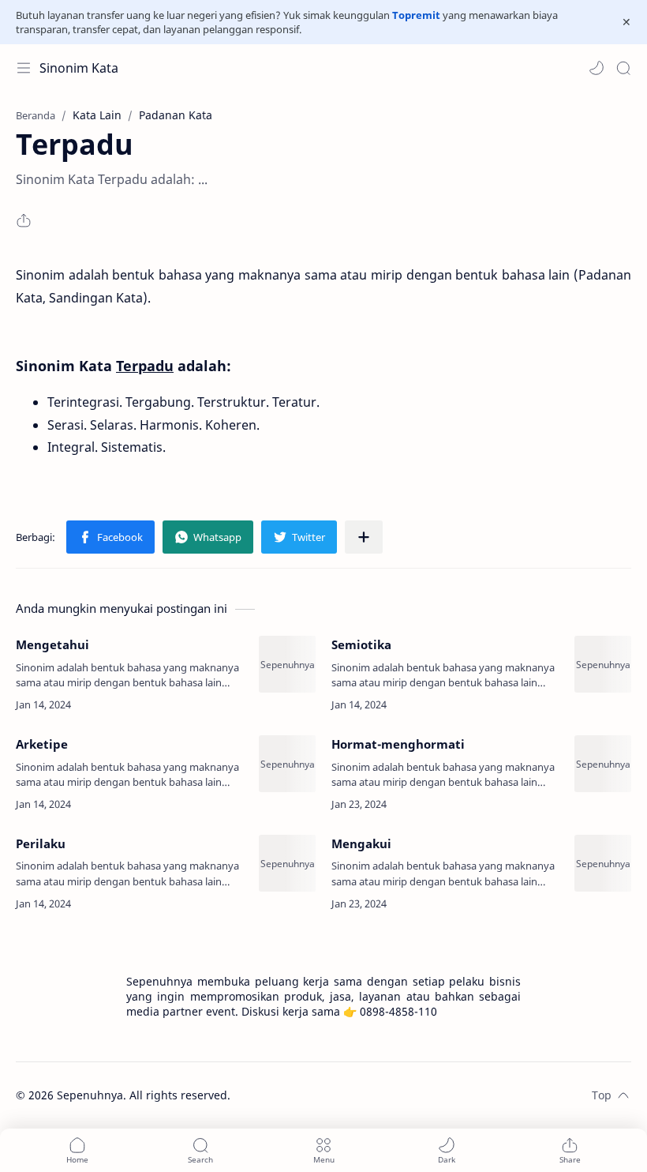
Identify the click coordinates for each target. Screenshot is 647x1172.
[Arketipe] (287, 763)
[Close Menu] (626, 22)
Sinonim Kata (78, 68)
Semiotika (361, 644)
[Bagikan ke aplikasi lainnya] (364, 537)
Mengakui (361, 843)
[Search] (623, 68)
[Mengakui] (602, 863)
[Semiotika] (602, 664)
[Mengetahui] (287, 664)
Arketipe (42, 744)
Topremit (416, 15)
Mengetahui (52, 644)
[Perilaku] (287, 863)
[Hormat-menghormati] (602, 763)
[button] (596, 68)
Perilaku (40, 843)
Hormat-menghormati (398, 744)
